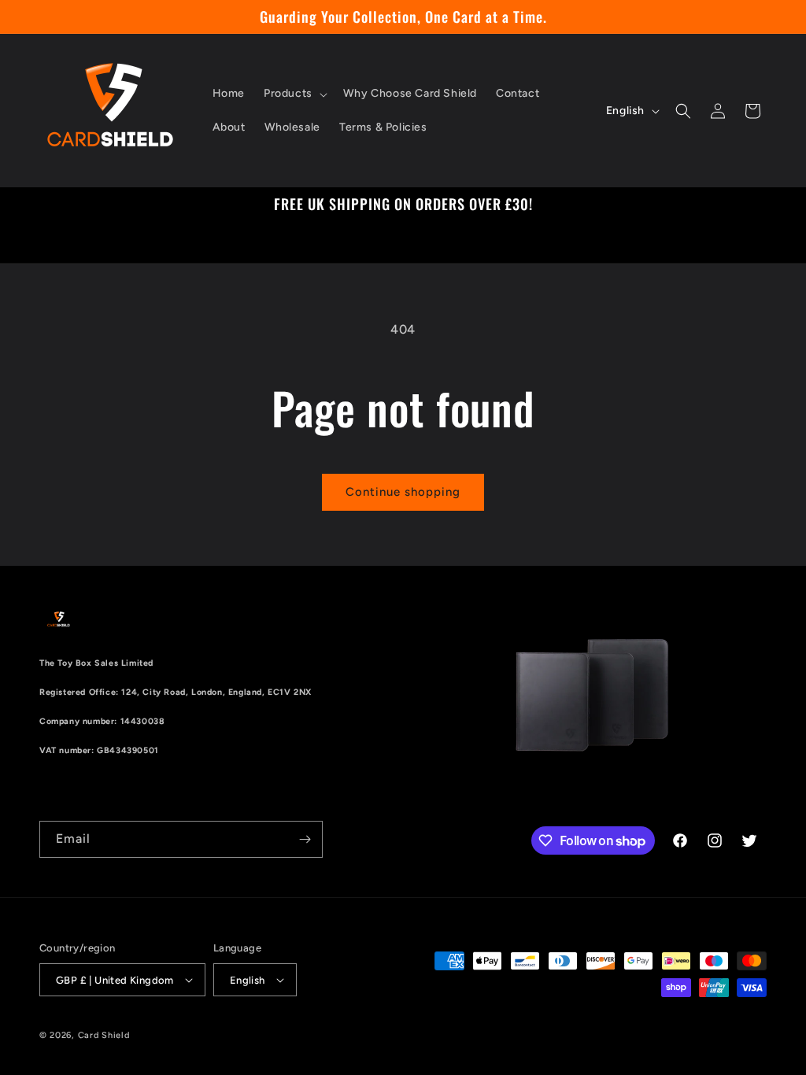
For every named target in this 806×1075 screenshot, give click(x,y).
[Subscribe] (304, 839)
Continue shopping (403, 492)
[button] (294, 93)
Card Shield (104, 1035)
